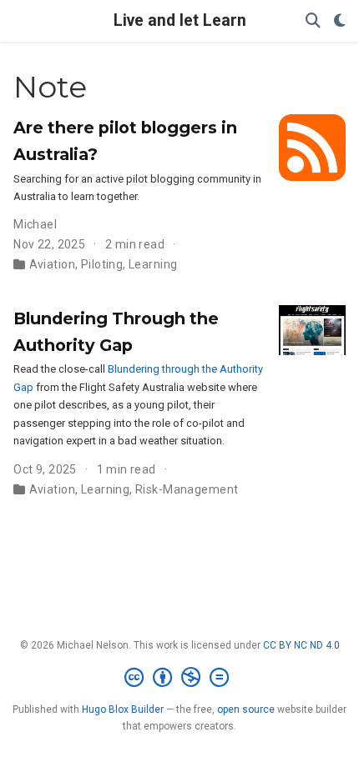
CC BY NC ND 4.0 (301, 645)
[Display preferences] (340, 21)
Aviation (52, 264)
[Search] (313, 21)
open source (246, 709)
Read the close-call (60, 369)
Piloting (102, 264)
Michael (35, 224)
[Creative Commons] (179, 678)
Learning (153, 264)
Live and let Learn (180, 20)
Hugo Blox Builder (123, 709)
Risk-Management (186, 489)
